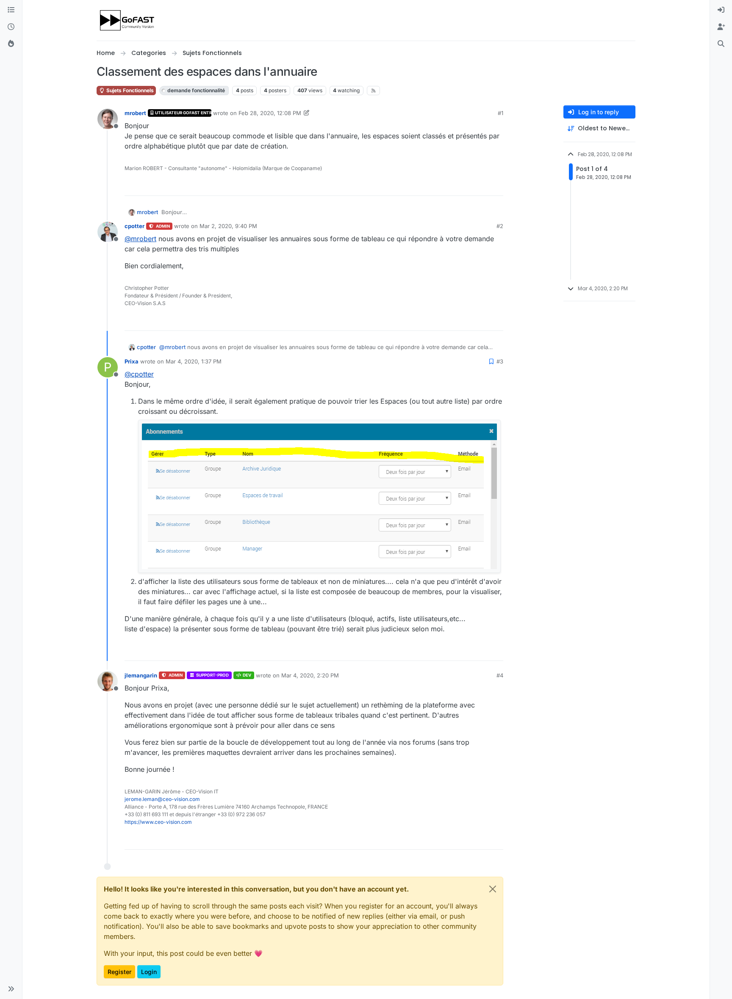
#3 (499, 361)
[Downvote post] (496, 185)
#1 (500, 113)
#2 (499, 226)
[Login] (721, 10)
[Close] (492, 889)
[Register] (721, 27)
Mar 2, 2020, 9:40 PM (228, 226)
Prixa (132, 361)
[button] (11, 989)
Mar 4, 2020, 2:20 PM (310, 675)
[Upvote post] (466, 185)
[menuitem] (721, 10)
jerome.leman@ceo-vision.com (162, 799)
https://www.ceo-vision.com (158, 822)
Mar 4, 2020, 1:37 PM (194, 361)
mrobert (135, 113)
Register (119, 971)
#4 (499, 675)
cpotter (134, 226)
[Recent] (11, 27)
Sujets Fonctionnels (129, 90)
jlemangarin (141, 675)
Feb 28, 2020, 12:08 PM (269, 113)
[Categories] (11, 10)
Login (149, 971)
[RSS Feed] (373, 90)
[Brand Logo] (127, 20)
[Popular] (11, 44)
